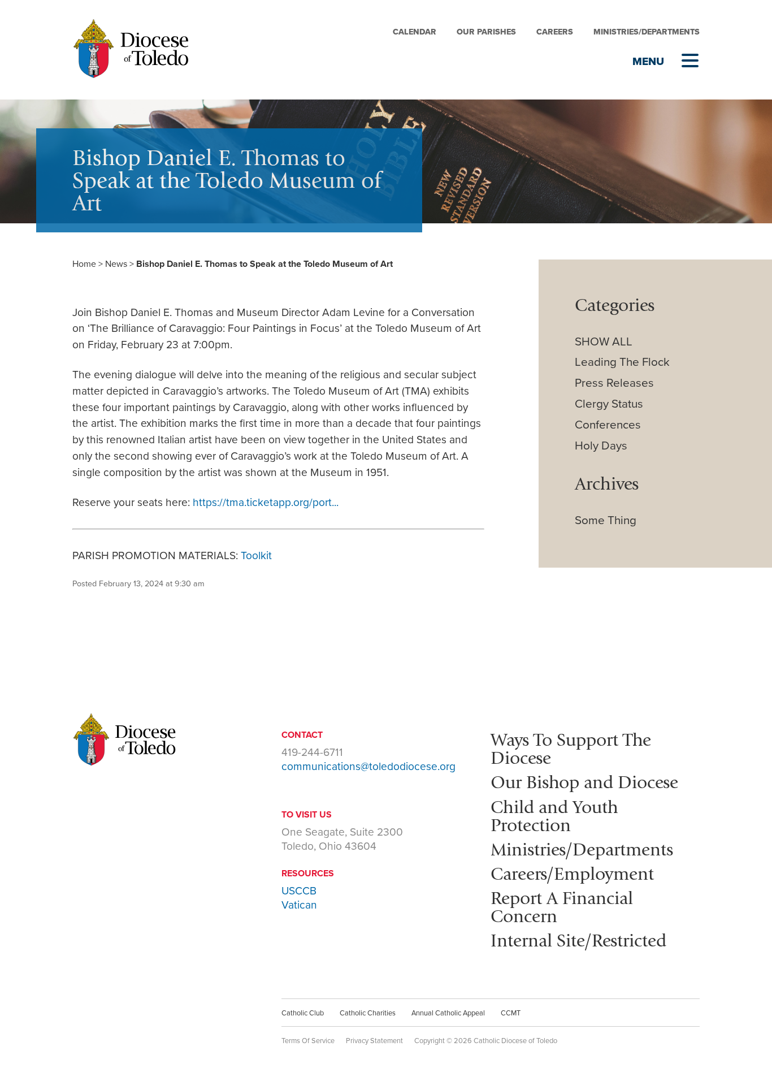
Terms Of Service (308, 1040)
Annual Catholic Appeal (448, 1013)
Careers (554, 32)
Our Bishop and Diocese (584, 782)
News (116, 264)
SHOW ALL (603, 342)
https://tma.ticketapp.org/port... (266, 502)
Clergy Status (609, 404)
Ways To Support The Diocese (571, 748)
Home (84, 264)
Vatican (299, 904)
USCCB (298, 890)
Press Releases (614, 383)
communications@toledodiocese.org (368, 766)
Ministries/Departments (646, 32)
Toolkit (256, 555)
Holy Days (601, 446)
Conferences (608, 425)
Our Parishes (486, 32)
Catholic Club (302, 1013)
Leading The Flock (622, 362)
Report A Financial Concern (562, 907)
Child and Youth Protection (554, 816)
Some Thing (605, 520)
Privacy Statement (374, 1040)
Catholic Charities (368, 1013)
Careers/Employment (572, 873)
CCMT (511, 1013)
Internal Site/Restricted (578, 940)
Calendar (414, 32)
